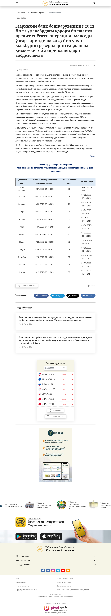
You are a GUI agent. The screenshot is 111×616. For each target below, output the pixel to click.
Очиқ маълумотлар (22, 586)
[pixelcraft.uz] (56, 608)
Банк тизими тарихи (64, 586)
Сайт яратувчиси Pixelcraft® (56, 603)
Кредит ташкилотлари (65, 578)
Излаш (18, 578)
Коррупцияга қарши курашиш (26, 590)
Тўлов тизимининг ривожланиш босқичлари (73, 590)
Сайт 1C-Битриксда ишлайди (55, 613)
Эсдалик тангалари (64, 582)
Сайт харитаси (21, 582)
